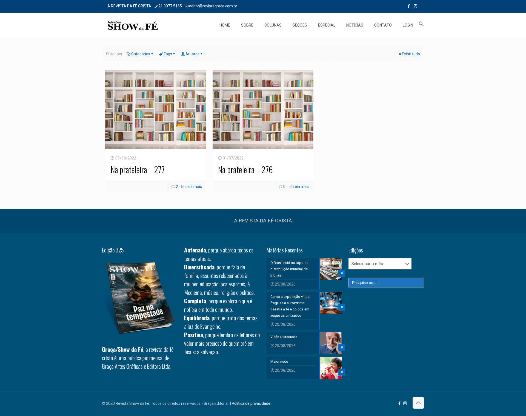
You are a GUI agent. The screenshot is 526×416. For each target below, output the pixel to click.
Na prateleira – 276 (245, 169)
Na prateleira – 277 (138, 169)
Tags (168, 54)
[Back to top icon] (418, 403)
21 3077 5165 (170, 6)
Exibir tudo (411, 54)
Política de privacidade (251, 403)
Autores (192, 54)
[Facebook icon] (409, 6)
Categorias (140, 54)
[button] (421, 25)
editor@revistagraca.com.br (213, 6)
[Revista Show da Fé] (132, 25)
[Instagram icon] (415, 6)
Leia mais (193, 186)
